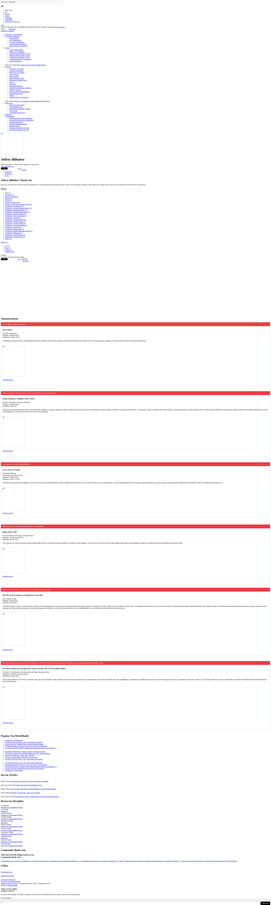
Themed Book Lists (16, 94)
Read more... (61, 27)
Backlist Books (14, 126)
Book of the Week (15, 61)
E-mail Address (6, 898)
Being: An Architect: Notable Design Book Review (32, 101)
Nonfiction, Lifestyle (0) (13, 227)
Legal (15, 883)
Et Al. (7, 176)
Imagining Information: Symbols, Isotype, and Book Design (25, 752)
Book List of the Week (16, 73)
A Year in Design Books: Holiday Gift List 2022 (21, 757)
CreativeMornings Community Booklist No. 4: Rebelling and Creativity (25, 861)
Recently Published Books (18, 124)
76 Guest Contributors (16, 42)
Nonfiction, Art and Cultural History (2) (18, 208)
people (7, 14)
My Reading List (6, 872)
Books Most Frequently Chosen (20, 109)
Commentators (13, 807)
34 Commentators (15, 40)
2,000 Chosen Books (16, 50)
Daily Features (14, 76)
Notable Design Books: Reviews (20, 88)
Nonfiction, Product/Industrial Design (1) (18, 231)
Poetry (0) (8, 239)
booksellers (9, 20)
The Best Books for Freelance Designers (137, 861)
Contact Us (9, 883)
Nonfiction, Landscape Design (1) (16, 225)
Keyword (4, 2)
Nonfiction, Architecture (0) (14, 206)
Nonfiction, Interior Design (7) (15, 221)
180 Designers (14, 38)
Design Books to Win (16, 78)
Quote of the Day (15, 90)
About (3, 883)
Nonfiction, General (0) (13, 218)
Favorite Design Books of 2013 (198, 861)
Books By (8, 172)
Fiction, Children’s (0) (12, 202)
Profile (24, 170)
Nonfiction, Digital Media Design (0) (17, 212)
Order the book (8, 380)
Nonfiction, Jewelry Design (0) (15, 223)
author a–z (4, 242)
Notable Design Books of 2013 (19, 53)
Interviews (12, 84)
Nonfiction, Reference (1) (13, 233)
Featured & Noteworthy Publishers (21, 118)
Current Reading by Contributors (20, 59)
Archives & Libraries (16, 71)
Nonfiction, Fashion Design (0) (15, 214)
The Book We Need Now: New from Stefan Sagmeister (23, 742)
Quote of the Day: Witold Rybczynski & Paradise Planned (24, 744)
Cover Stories (13, 74)
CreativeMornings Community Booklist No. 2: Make (106, 861)
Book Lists (8, 103)
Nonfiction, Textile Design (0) (15, 235)
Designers (4, 807)
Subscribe (12, 29)
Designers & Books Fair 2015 (19, 128)
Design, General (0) (11, 197)
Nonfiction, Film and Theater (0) (16, 216)
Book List (8, 174)
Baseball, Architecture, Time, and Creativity (19, 755)
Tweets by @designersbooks (10, 881)
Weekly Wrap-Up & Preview (19, 97)
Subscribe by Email (7, 876)
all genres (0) (9, 195)
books (7, 16)
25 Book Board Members (17, 44)
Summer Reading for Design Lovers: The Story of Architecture (26, 746)
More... (235, 861)
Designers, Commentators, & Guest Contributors (14, 35)
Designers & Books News (18, 80)
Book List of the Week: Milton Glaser (33, 65)
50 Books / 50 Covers (16, 69)
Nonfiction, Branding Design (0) (16, 210)
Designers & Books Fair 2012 (19, 130)
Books (7, 48)
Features (8, 67)
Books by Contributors (17, 52)
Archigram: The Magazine (14, 740)
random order (9, 251)
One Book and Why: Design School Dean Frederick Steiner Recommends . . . (31, 748)
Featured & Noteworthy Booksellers (21, 120)
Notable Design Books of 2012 (19, 55)
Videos (11, 95)
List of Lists (13, 111)
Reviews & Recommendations (19, 92)
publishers (8, 18)
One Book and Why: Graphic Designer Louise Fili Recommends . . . (38, 796)
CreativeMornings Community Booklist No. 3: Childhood (68, 861)
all (6, 12)
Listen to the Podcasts (8, 880)
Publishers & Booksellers (10, 115)
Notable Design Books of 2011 (19, 57)
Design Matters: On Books (18, 46)
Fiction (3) (8, 200)
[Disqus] (135, 288)
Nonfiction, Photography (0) (14, 229)
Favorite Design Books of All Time (221, 861)
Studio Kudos (12, 885)
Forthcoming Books (16, 122)
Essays (11, 82)
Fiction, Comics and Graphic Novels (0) (18, 204)
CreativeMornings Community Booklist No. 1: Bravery (169, 861)
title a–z (7, 248)
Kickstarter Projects (15, 86)
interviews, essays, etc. (12, 22)
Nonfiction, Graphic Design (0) (15, 220)
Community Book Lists (17, 113)
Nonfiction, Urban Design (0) (15, 237)
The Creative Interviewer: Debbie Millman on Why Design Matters (27, 753)
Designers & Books (7, 31)
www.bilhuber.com (7, 166)
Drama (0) (8, 199)
